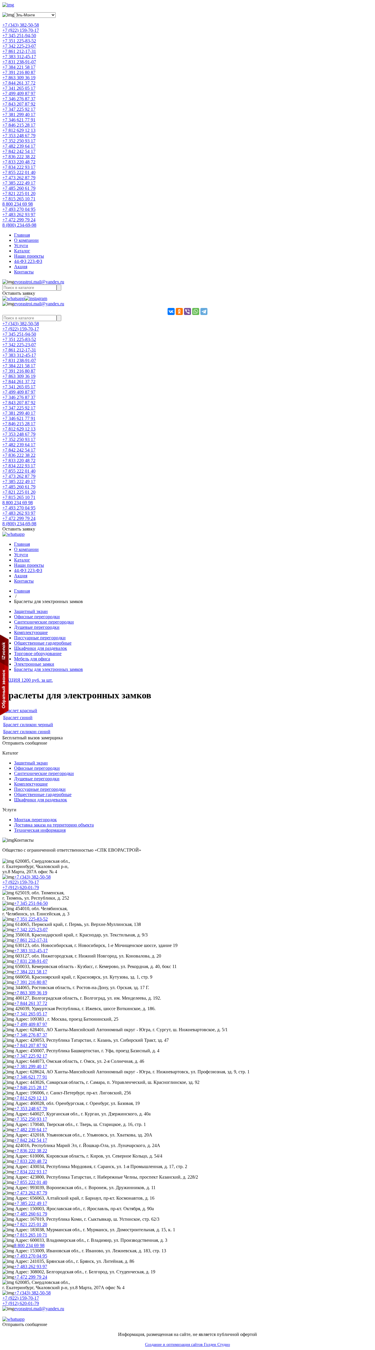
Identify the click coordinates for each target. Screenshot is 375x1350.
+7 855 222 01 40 (18, 172)
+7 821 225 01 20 (18, 193)
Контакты (24, 271)
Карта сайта (14, 1313)
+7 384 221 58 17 (18, 67)
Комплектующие (31, 632)
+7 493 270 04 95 (18, 209)
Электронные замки (34, 664)
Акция (20, 266)
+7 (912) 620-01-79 (20, 887)
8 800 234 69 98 (17, 204)
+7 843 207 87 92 (18, 103)
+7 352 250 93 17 (18, 140)
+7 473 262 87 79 (18, 177)
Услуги (21, 245)
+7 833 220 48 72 (18, 161)
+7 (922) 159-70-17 (20, 30)
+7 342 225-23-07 (19, 46)
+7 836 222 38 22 (18, 156)
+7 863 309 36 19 (18, 77)
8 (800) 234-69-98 (19, 225)
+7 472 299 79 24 (18, 219)
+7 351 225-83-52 (19, 40)
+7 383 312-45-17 (19, 56)
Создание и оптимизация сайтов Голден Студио (187, 1344)
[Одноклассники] (179, 311)
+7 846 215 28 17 (18, 125)
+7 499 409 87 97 (18, 93)
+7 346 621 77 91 (18, 119)
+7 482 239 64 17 (18, 146)
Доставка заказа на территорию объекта (54, 824)
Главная (22, 235)
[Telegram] (203, 311)
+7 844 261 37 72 (18, 82)
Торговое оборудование (38, 653)
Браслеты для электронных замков (48, 669)
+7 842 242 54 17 (18, 151)
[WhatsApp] (195, 311)
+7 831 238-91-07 (19, 61)
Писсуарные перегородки (40, 637)
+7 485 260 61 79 (18, 188)
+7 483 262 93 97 (18, 214)
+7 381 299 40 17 (18, 114)
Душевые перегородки (36, 627)
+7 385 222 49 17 (18, 182)
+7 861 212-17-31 (19, 51)
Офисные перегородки (37, 616)
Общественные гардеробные (42, 642)
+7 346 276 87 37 (18, 98)
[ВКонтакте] (171, 311)
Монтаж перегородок (35, 819)
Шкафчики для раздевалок (40, 648)
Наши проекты (29, 256)
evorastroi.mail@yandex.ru (39, 281)
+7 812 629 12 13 (18, 130)
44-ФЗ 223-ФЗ (28, 261)
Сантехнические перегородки (44, 621)
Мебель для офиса (32, 658)
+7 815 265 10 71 (18, 198)
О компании (26, 240)
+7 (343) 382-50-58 (20, 25)
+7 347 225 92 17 (18, 109)
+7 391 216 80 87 (18, 72)
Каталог (22, 250)
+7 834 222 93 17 (18, 167)
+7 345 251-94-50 (19, 35)
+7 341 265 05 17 (18, 88)
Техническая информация (40, 830)
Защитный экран (31, 611)
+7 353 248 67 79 (18, 135)
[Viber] (187, 311)
